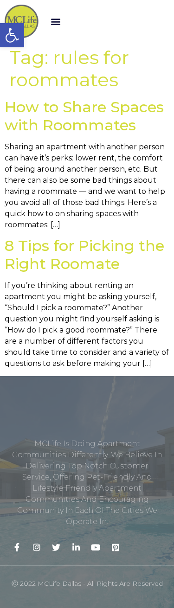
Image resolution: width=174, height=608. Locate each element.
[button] (56, 21)
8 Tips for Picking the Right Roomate (84, 254)
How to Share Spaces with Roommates (84, 116)
